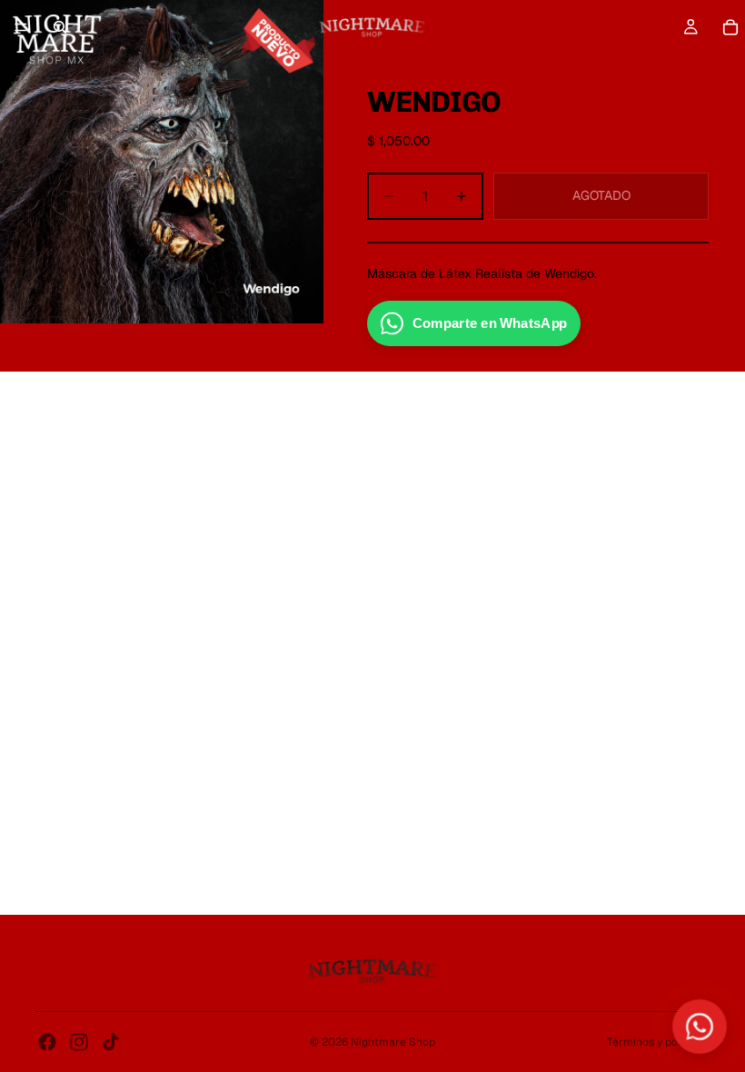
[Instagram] (79, 1042)
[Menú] (21, 27)
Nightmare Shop (393, 1042)
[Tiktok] (111, 1042)
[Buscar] (60, 27)
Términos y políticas (658, 1042)
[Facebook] (47, 1042)
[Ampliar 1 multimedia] (161, 161)
